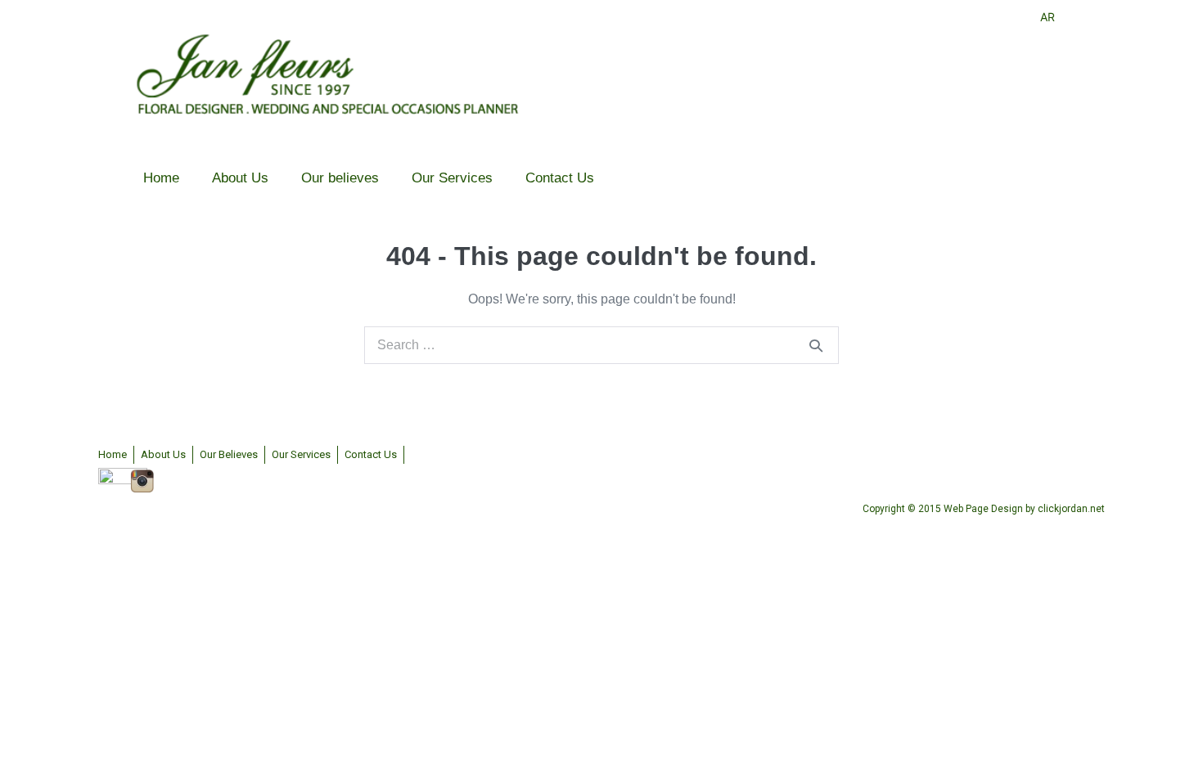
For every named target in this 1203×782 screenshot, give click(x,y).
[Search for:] (601, 345)
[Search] (816, 345)
